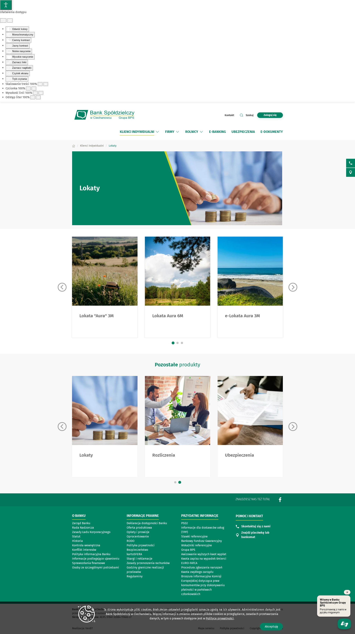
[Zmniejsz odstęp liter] (32, 97)
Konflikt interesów (84, 549)
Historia (77, 541)
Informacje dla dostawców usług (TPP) (202, 530)
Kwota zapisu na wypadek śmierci (203, 558)
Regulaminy (135, 576)
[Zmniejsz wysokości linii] (35, 93)
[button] (157, 131)
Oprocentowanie (138, 536)
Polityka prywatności (141, 545)
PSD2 (184, 523)
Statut (76, 536)
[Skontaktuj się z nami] (350, 163)
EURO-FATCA (189, 563)
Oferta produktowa (139, 527)
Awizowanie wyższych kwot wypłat (203, 554)
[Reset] (3, 20)
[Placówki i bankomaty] (350, 172)
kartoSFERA (134, 554)
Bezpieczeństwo (137, 549)
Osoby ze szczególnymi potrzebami (95, 567)
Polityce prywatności (220, 618)
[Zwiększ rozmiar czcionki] (33, 88)
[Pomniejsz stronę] (40, 84)
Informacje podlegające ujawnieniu (95, 558)
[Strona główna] (73, 145)
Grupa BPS (188, 549)
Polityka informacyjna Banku (91, 554)
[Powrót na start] (104, 115)
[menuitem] (137, 131)
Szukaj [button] (249, 115)
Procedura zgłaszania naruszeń (201, 567)
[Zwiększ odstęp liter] (38, 97)
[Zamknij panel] (10, 20)
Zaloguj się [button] (270, 115)
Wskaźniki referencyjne (196, 545)
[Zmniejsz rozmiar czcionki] (28, 88)
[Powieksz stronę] (45, 84)
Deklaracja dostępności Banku (147, 523)
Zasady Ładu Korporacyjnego (91, 532)
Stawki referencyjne (194, 536)
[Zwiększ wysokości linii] (40, 93)
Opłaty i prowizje (138, 532)
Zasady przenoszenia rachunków (148, 563)
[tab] (173, 343)
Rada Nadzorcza (83, 527)
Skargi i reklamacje (139, 558)
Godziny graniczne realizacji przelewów (145, 570)
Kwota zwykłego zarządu (197, 572)
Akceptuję (271, 626)
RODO (130, 541)
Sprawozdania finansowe (88, 563)
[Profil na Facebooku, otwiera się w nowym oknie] (280, 499)
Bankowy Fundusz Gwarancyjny (201, 541)
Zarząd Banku (81, 523)
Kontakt (229, 115)
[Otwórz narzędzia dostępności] (6, 5)
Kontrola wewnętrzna (86, 545)
